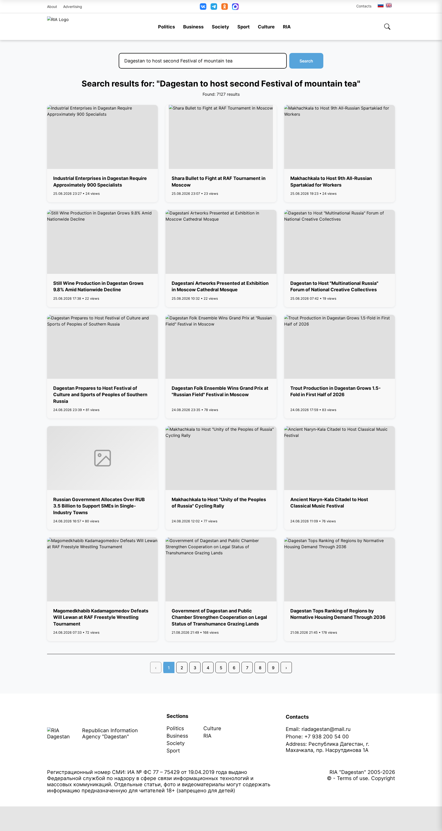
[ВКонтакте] (203, 6)
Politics (166, 26)
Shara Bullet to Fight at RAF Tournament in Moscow (219, 181)
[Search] (387, 26)
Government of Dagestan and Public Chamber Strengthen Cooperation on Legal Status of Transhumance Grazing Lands (219, 617)
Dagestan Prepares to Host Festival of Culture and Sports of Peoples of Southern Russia (100, 394)
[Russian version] (381, 5)
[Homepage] (58, 26)
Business (193, 26)
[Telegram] (213, 6)
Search (306, 60)
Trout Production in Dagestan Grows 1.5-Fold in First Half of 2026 (335, 391)
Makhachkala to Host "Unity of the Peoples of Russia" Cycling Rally (219, 503)
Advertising (72, 6)
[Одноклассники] (224, 6)
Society (220, 26)
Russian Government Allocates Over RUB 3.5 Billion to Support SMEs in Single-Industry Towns (99, 506)
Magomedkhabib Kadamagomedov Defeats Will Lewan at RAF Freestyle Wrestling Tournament (100, 617)
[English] (389, 5)
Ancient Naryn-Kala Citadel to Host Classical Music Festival (329, 503)
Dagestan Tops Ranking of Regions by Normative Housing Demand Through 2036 (337, 614)
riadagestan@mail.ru (326, 729)
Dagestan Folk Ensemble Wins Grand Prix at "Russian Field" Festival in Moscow (220, 391)
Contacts (363, 6)
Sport (243, 26)
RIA (287, 26)
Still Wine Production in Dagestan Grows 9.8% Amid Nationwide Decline (98, 286)
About (52, 6)
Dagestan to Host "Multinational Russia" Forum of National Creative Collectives (334, 286)
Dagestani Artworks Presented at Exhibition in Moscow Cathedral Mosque (220, 286)
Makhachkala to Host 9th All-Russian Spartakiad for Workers (331, 181)
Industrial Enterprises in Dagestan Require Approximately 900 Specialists (100, 181)
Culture (266, 26)
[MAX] (235, 6)
